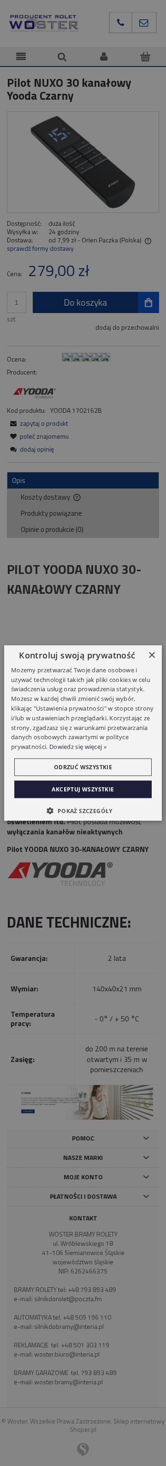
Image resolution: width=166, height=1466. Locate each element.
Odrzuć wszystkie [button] (83, 767)
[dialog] (83, 733)
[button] (82, 810)
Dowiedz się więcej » (78, 746)
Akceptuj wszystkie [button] (83, 789)
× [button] (151, 655)
